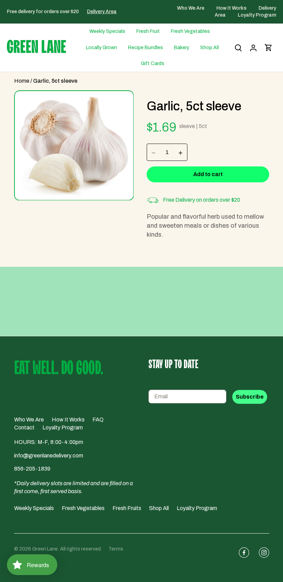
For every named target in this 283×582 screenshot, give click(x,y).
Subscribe (250, 397)
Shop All (159, 508)
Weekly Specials (34, 508)
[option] (74, 145)
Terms (115, 549)
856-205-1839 (32, 469)
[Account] (253, 47)
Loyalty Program (257, 15)
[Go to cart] (268, 47)
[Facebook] (241, 552)
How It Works (231, 8)
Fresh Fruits (127, 508)
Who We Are (191, 8)
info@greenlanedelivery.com (48, 455)
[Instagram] (261, 552)
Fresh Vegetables (83, 508)
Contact (24, 427)
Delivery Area (102, 11)
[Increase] (180, 152)
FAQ (98, 419)
